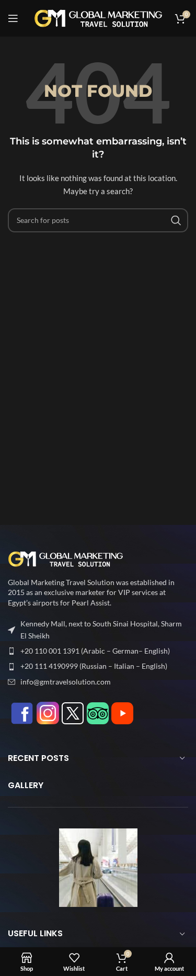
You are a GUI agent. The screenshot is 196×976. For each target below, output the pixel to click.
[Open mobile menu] (13, 18)
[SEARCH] (176, 220)
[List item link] (98, 651)
